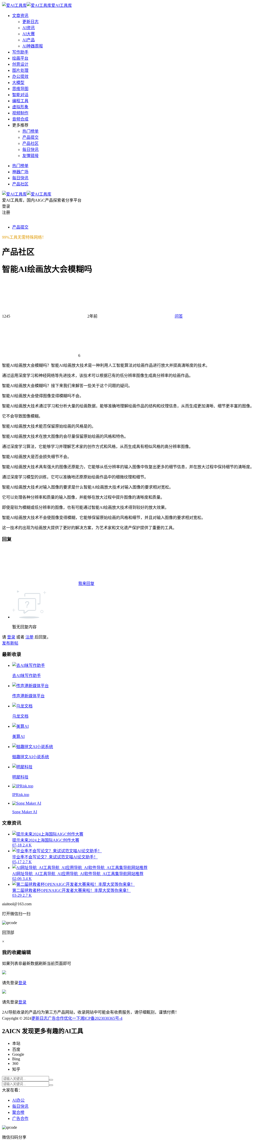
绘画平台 (20, 58)
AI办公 (18, 1100)
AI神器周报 (32, 46)
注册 (29, 637)
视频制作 (20, 113)
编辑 (26, 952)
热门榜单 (30, 131)
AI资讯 (28, 28)
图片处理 (20, 70)
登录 (11, 637)
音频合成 (20, 119)
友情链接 (30, 155)
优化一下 (72, 1018)
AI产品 (28, 40)
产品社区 (30, 143)
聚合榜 (18, 1112)
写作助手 (20, 52)
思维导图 (20, 88)
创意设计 (20, 64)
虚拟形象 (20, 107)
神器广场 (20, 172)
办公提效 (20, 76)
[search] (51, 1080)
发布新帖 (10, 643)
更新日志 (30, 22)
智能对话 (20, 95)
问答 (179, 316)
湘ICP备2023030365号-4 (101, 1018)
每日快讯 (30, 149)
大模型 (18, 82)
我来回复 (86, 583)
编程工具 (20, 101)
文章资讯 (20, 15)
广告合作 (56, 1018)
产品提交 (30, 137)
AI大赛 (28, 34)
